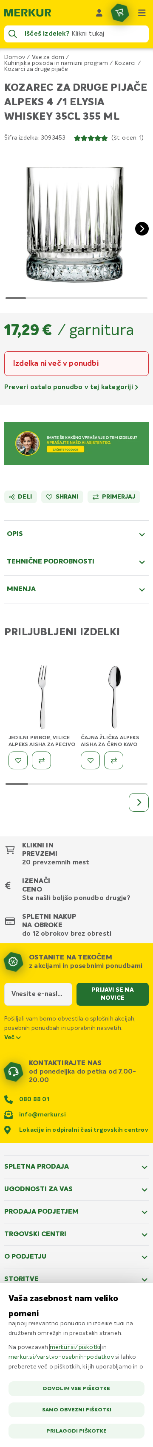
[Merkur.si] (27, 13)
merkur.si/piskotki (75, 1347)
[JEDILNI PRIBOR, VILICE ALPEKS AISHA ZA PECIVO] (42, 699)
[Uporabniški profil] (99, 12)
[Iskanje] (12, 33)
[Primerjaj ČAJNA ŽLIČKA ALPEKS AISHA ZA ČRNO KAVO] (113, 760)
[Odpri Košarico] (119, 12)
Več (10, 1037)
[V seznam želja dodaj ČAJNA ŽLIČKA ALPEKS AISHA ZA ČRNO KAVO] (90, 760)
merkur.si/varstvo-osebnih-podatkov (61, 1357)
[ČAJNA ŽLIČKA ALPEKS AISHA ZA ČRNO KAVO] (115, 699)
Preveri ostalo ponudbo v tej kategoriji (69, 387)
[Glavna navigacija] (142, 12)
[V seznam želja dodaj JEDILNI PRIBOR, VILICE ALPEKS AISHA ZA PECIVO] (18, 760)
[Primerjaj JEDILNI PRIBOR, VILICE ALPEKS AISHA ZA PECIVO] (41, 760)
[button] (76, 222)
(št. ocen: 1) (127, 138)
